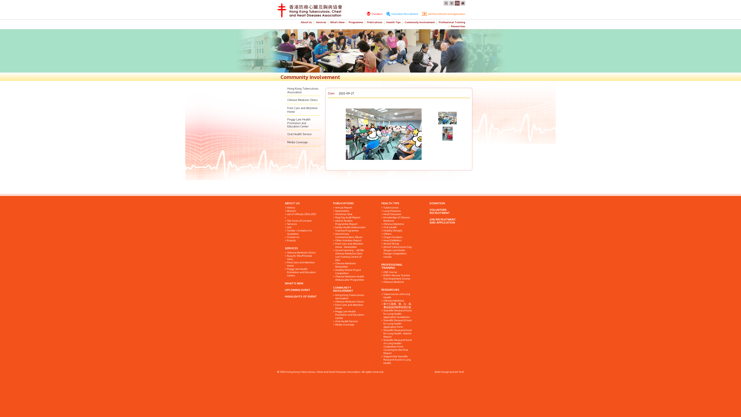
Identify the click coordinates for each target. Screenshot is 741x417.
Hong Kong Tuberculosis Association (349, 296)
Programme (356, 22)
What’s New (337, 22)
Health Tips (393, 22)
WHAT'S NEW (294, 283)
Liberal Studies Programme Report (346, 222)
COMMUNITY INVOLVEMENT (343, 289)
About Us (306, 22)
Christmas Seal (343, 214)
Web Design (442, 371)
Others (387, 233)
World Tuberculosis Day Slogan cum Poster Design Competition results (397, 251)
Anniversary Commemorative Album (348, 235)
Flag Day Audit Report (347, 217)
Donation (376, 13)
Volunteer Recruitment (404, 13)
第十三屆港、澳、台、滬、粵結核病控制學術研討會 (398, 305)
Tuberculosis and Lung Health (396, 295)
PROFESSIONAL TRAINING (392, 266)
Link (289, 227)
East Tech (458, 371)
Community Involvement (420, 22)
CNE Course (390, 272)
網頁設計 (414, 371)
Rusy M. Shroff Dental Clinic (299, 257)
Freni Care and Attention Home (301, 264)
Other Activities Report (348, 240)
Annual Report (343, 207)
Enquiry (291, 240)
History (291, 207)
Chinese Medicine (393, 223)
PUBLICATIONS (343, 203)
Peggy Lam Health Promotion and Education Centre (301, 272)
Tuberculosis (391, 207)
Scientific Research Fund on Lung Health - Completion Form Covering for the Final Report (397, 346)
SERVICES (291, 248)
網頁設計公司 (427, 371)
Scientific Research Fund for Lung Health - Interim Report (397, 333)
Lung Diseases (392, 210)
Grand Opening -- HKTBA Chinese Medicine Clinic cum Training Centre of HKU (349, 255)
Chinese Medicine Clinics (302, 100)
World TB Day (391, 243)
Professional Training (452, 22)
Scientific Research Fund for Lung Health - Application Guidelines (397, 314)
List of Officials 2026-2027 (301, 214)
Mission (291, 210)
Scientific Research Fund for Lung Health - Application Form (397, 323)
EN (457, 3)
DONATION (437, 203)
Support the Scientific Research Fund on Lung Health (397, 359)
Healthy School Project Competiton (348, 271)
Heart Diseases (392, 214)
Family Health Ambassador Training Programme (350, 229)
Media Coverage (297, 142)
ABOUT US (292, 203)
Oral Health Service (299, 134)
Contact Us (293, 237)
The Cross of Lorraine (299, 220)
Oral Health (390, 227)
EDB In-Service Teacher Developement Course (396, 277)
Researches (458, 26)
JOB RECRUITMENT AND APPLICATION (443, 221)
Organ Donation (392, 237)
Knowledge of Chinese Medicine (396, 219)
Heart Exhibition (392, 240)
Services (321, 22)
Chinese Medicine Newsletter (345, 265)
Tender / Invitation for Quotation (299, 232)
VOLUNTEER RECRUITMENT (440, 211)
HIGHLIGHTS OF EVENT (301, 296)
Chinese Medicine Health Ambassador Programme (349, 278)
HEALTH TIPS (390, 203)
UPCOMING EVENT (297, 290)
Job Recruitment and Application (446, 13)
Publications (374, 22)
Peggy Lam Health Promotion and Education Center (298, 123)
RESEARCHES (390, 290)
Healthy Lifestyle (392, 230)
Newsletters (342, 210)
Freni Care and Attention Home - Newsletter (349, 245)
